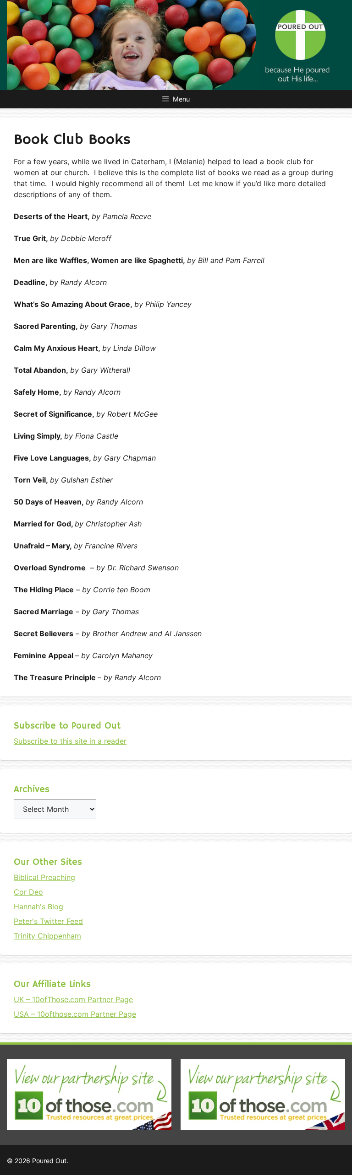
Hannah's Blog (38, 906)
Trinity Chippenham (47, 935)
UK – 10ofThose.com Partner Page (73, 999)
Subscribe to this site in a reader (70, 741)
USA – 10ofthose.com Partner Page (75, 1014)
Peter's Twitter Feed (48, 921)
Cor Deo (28, 891)
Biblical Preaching (44, 877)
